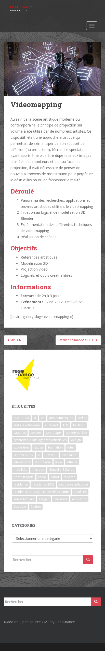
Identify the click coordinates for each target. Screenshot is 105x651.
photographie (24, 477)
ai (34, 418)
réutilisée (80, 492)
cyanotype (53, 432)
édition (36, 506)
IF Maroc (51, 455)
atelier (82, 418)
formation (55, 447)
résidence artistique (73, 484)
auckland (51, 425)
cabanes (20, 432)
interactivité (22, 462)
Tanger (44, 499)
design (76, 440)
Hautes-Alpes (23, 455)
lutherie (72, 462)
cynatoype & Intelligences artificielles (40, 440)
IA (38, 455)
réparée (69, 477)
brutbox (79, 425)
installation (69, 455)
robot (55, 477)
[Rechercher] (88, 559)
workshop (79, 499)
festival (38, 447)
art (43, 418)
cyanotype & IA (76, 432)
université (61, 499)
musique (38, 469)
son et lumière (24, 499)
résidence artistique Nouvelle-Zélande (41, 492)
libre (58, 462)
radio (42, 477)
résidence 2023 (43, 484)
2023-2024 (21, 418)
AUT (65, 425)
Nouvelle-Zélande (61, 469)
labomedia (43, 462)
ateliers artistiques (27, 425)
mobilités (20, 469)
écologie (20, 506)
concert (35, 432)
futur (70, 447)
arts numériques (61, 418)
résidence (21, 484)
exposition (21, 447)
